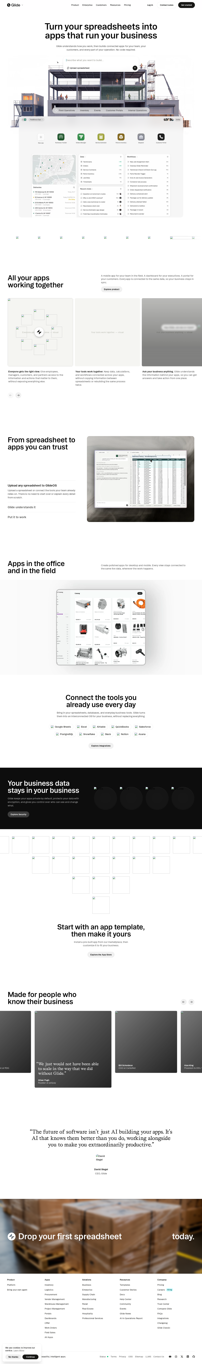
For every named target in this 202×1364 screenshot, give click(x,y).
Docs (122, 1294)
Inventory (49, 1285)
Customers (101, 5)
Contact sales (166, 5)
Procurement (51, 1294)
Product (75, 5)
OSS (130, 1356)
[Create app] (135, 68)
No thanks (13, 1357)
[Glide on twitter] (182, 1356)
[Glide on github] (194, 1356)
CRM (47, 1323)
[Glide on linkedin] (188, 1356)
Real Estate (87, 1309)
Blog (159, 1294)
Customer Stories (128, 1290)
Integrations (163, 1318)
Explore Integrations (101, 746)
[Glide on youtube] (170, 1356)
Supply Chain (88, 1294)
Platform (11, 1285)
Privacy (122, 1356)
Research (162, 1299)
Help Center (125, 1299)
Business (86, 1285)
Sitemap (139, 1356)
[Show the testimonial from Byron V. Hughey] (146, 1042)
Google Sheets (63, 726)
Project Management (55, 1309)
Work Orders (51, 1328)
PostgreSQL (66, 734)
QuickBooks (122, 726)
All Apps (49, 1337)
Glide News (125, 1313)
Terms (114, 1356)
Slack (108, 734)
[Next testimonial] (191, 1002)
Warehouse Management (57, 1304)
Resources (115, 5)
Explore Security (18, 814)
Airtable (101, 726)
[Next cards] (18, 395)
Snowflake (89, 734)
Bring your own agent (17, 1290)
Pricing (127, 5)
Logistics (49, 1290)
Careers (161, 1290)
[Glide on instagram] (176, 1356)
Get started (186, 5)
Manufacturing (89, 1299)
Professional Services (92, 1318)
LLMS (148, 1356)
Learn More (18, 1350)
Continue (30, 1357)
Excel (84, 726)
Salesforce (145, 726)
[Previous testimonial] (184, 1002)
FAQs (160, 1313)
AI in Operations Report (131, 1318)
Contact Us (158, 1356)
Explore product (111, 289)
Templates (125, 1285)
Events (123, 1309)
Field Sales (50, 1332)
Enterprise (87, 5)
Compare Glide (164, 1309)
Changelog (162, 1323)
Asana (142, 734)
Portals (48, 1313)
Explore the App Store (100, 954)
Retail (85, 1304)
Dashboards (50, 1318)
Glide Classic (163, 1328)
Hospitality (87, 1313)
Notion (125, 734)
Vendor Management (55, 1299)
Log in (150, 5)
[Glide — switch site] (15, 5)
